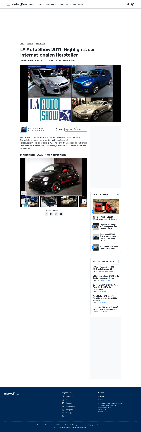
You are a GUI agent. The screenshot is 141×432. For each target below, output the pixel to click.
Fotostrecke (40, 44)
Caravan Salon (105, 280)
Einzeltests (103, 291)
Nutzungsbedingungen (87, 425)
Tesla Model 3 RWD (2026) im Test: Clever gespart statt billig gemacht (105, 298)
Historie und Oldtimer (106, 271)
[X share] (51, 214)
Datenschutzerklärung (43, 425)
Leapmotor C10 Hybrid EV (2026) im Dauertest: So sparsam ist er (105, 308)
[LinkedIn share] (56, 214)
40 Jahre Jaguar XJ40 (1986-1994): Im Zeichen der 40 (104, 268)
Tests (40, 4)
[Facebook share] (46, 214)
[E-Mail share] (61, 214)
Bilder (62, 4)
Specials (50, 4)
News (31, 4)
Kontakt (100, 400)
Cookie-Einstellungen (71, 425)
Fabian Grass (37, 128)
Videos (68, 4)
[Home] (19, 4)
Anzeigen (101, 396)
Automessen (78, 4)
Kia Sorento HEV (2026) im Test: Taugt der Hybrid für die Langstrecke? (105, 287)
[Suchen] (128, 4)
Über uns (101, 393)
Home (22, 44)
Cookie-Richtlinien (57, 425)
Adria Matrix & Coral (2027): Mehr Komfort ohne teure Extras (106, 277)
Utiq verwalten (101, 425)
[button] (23, 201)
